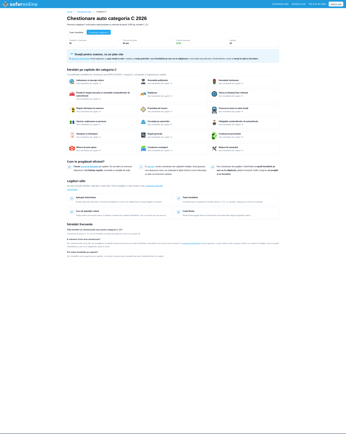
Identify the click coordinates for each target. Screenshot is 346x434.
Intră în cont (336, 4)
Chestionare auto (84, 12)
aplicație (150, 166)
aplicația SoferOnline (80, 58)
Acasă (69, 12)
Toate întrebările (76, 32)
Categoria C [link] (101, 12)
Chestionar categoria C (99, 32)
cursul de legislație (89, 166)
